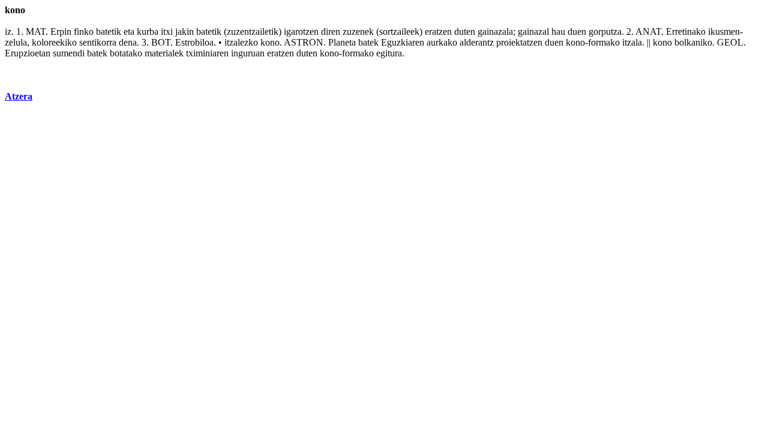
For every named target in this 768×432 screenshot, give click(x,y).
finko (84, 31)
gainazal (533, 31)
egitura (389, 53)
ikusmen (724, 31)
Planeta (342, 42)
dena (128, 42)
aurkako (442, 42)
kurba (147, 31)
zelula (16, 42)
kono (270, 42)
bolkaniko (693, 42)
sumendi (69, 53)
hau (558, 31)
